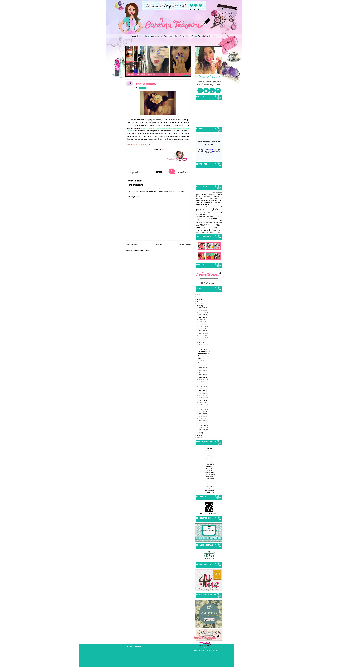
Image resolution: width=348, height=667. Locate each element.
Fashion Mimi (209, 470)
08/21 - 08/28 (202, 347)
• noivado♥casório (210, 220)
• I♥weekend (209, 210)
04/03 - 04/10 (202, 400)
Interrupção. (201, 360)
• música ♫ (214, 219)
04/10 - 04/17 (202, 397)
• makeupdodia (216, 212)
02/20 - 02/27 (202, 414)
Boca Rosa (210, 456)
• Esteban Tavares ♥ (206, 207)
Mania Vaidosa (210, 478)
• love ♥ (209, 212)
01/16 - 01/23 (202, 425)
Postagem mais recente (131, 244)
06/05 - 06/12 (202, 379)
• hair (202, 210)
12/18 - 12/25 (202, 310)
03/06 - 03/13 (202, 409)
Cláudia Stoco (209, 462)
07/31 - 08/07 (202, 370)
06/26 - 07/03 (202, 372)
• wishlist (211, 232)
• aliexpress (198, 192)
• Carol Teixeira (201, 194)
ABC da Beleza (210, 450)
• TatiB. (200, 230)
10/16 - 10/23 (202, 331)
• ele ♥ (206, 204)
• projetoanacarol (210, 225)
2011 (198, 306)
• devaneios (210, 200)
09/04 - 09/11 (202, 342)
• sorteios (218, 229)
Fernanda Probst (209, 472)
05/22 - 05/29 (202, 384)
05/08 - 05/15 (202, 388)
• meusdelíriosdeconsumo (204, 217)
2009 (198, 435)
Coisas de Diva (210, 464)
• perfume (216, 224)
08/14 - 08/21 (202, 349)
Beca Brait (209, 454)
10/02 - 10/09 (202, 335)
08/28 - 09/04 (202, 344)
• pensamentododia (203, 224)
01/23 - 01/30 (202, 423)
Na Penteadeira (210, 482)
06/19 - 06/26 (202, 375)
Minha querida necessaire (209, 480)
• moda (206, 219)
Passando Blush (209, 490)
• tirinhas (207, 230)
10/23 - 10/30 (202, 328)
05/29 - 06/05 (202, 381)
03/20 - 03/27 (202, 404)
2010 (198, 433)
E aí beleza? (209, 468)
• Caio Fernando (216, 192)
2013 (198, 301)
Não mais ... (201, 365)
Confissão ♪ (201, 358)
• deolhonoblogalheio (212, 198)
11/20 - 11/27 (202, 319)
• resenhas (217, 225)
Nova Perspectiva (209, 486)
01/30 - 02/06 (202, 420)
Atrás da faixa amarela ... (205, 351)
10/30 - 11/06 (202, 326)
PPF (209, 488)
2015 (198, 296)
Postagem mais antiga (185, 244)
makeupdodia (217, 232)
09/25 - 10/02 (202, 337)
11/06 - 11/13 (202, 324)
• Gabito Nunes (215, 209)
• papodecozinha (207, 222)
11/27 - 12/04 (202, 317)
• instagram (217, 210)
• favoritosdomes (216, 206)
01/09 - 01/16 (202, 427)
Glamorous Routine (210, 474)
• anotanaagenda (206, 192)
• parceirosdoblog (217, 222)
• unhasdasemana (215, 230)
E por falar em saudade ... (205, 353)
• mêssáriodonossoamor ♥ (215, 215)
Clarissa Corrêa (210, 460)
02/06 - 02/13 (202, 418)
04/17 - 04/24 (202, 395)
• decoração (215, 196)
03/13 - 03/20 (202, 407)
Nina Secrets (209, 484)
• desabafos (143, 88)
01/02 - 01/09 (202, 430)
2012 (198, 303)
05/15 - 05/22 (202, 386)
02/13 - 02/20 (202, 416)
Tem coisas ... (202, 362)
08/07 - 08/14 (202, 368)
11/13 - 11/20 (202, 321)
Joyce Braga (209, 476)
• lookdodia (202, 212)
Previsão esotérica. (203, 356)
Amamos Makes (209, 452)
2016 (198, 294)
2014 (198, 299)
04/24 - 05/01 (202, 393)
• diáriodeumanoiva (206, 202)
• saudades (213, 227)
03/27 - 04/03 (202, 402)
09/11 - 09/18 (202, 340)
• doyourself (217, 202)
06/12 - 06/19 (202, 377)
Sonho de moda (210, 492)
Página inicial (158, 244)
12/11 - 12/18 (202, 312)
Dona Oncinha (209, 466)
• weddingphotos (204, 232)
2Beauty (209, 448)
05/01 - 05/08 (202, 391)
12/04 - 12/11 (202, 315)
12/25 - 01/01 (202, 308)
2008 (198, 437)
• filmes (207, 209)
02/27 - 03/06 (202, 411)
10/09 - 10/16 (202, 333)
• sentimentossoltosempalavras (209, 228)
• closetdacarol (206, 196)
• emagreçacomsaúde (215, 204)
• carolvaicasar (211, 194)
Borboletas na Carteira (210, 458)
